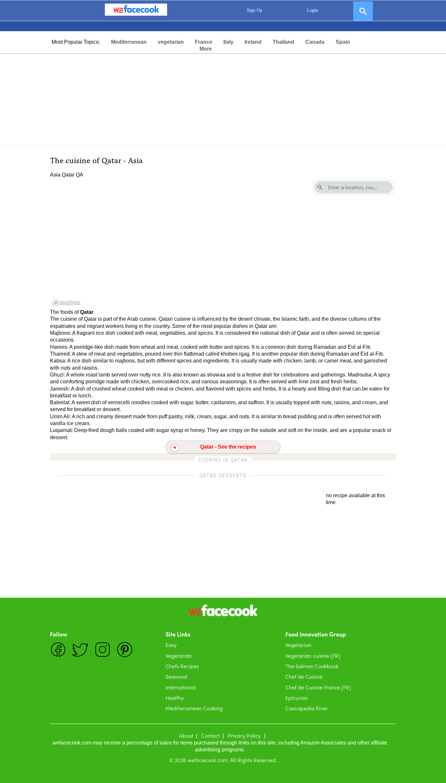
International (181, 687)
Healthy (175, 697)
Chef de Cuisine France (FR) (318, 687)
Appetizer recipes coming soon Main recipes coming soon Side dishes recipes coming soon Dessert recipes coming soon (223, 448)
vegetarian (171, 42)
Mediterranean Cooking (194, 708)
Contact (210, 735)
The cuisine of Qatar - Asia (96, 159)
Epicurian (296, 697)
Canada (315, 42)
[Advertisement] (223, 99)
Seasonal (176, 676)
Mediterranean (129, 42)
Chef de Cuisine (304, 676)
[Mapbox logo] (66, 303)
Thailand (283, 42)
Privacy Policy (244, 735)
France (203, 42)
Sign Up (254, 10)
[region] (223, 243)
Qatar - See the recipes (228, 447)
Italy (228, 42)
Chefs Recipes (182, 666)
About (186, 735)
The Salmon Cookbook (312, 666)
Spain (343, 42)
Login (312, 10)
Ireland (253, 42)
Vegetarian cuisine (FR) (312, 655)
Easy (171, 645)
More (205, 49)
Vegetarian (179, 655)
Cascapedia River (306, 708)
